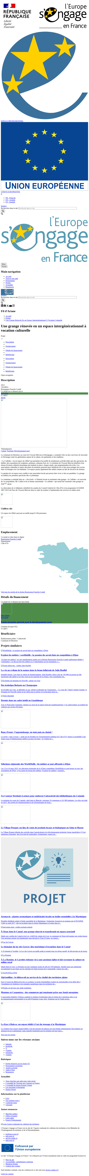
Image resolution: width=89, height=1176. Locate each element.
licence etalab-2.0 (52, 1170)
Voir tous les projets (8, 1035)
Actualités (9, 285)
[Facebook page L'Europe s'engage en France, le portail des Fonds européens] (5, 306)
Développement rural (22, 451)
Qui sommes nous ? (13, 1101)
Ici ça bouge (7, 291)
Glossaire (9, 1105)
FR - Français (11, 198)
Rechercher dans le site (9, 208)
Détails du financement (14, 350)
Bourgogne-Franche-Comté (11, 539)
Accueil (8, 276)
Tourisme (10, 451)
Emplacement (11, 346)
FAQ (7, 1098)
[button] (1, 194)
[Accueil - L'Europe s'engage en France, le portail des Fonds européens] (44, 30)
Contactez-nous (11, 1103)
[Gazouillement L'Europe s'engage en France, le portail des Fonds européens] (7, 306)
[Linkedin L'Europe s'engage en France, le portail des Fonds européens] (2, 306)
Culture (3, 451)
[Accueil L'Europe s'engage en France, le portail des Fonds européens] (44, 262)
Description (10, 342)
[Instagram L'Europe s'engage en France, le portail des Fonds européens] (13, 306)
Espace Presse (11, 1090)
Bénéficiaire (10, 355)
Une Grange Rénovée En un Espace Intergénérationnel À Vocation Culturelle (34, 320)
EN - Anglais (10, 200)
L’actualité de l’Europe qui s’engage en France (23, 1083)
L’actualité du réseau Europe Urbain (19, 1085)
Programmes (10, 281)
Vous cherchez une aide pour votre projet (20, 1081)
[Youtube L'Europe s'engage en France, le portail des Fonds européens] (10, 306)
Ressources (10, 287)
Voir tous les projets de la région (23, 592)
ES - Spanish (10, 202)
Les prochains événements (15, 1087)
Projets (8, 283)
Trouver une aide (12, 279)
